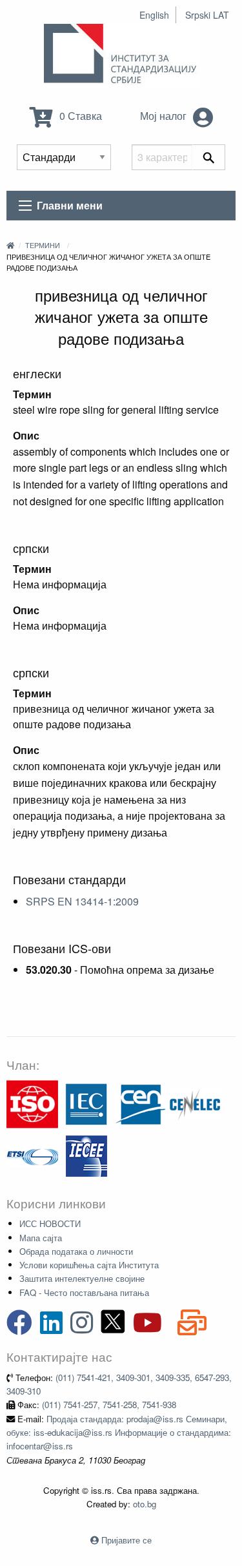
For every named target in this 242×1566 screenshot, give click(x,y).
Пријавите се (126, 1540)
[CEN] (140, 1103)
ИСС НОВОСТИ (50, 1223)
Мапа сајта (40, 1238)
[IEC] (86, 1103)
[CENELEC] (195, 1103)
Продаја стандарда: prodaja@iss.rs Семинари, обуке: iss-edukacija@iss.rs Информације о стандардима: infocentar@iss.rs (118, 1433)
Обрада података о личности (76, 1251)
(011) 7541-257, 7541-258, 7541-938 (109, 1404)
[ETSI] (32, 1154)
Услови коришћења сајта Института (89, 1265)
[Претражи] (208, 157)
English (154, 14)
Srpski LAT (207, 14)
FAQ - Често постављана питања (84, 1292)
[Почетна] (10, 245)
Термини (42, 245)
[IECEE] (86, 1154)
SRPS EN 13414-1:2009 (82, 901)
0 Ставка (79, 115)
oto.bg (144, 1504)
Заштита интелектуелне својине (82, 1278)
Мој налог (164, 115)
